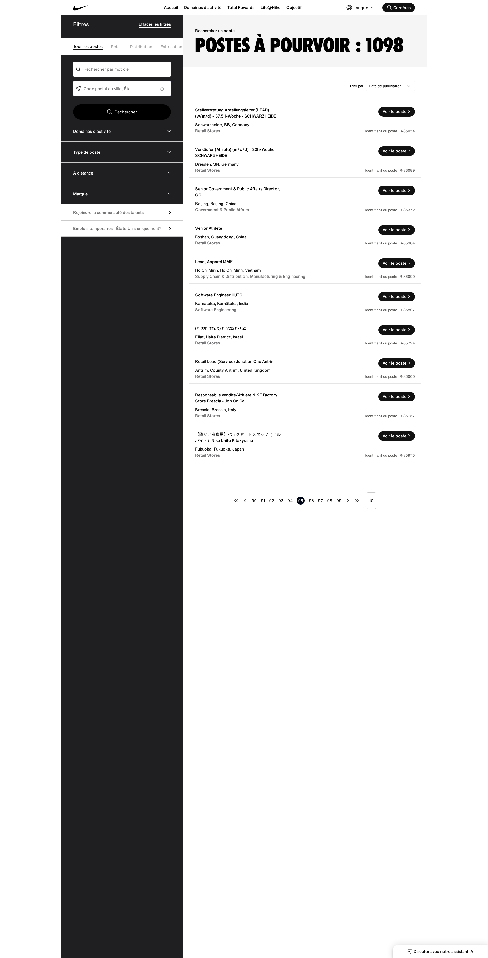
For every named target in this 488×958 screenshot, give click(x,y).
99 (338, 501)
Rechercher (126, 112)
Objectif (294, 7)
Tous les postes (88, 46)
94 (290, 501)
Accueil (171, 7)
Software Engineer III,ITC (218, 295)
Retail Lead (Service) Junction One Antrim (235, 361)
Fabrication (171, 46)
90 (254, 501)
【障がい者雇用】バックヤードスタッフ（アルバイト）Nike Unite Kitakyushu (238, 437)
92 (271, 501)
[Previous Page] (245, 501)
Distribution (141, 46)
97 (320, 501)
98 (329, 501)
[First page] (236, 501)
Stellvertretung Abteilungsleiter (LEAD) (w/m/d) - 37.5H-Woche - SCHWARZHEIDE (235, 113)
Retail (116, 46)
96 (311, 501)
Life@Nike (270, 7)
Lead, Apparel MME (214, 261)
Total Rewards (240, 7)
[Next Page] (348, 501)
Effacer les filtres (155, 24)
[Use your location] (163, 89)
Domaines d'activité (202, 7)
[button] (122, 131)
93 (280, 501)
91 (263, 501)
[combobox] (122, 69)
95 (300, 501)
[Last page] (357, 501)
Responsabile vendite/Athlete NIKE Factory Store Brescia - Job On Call (236, 398)
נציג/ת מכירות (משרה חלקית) (220, 328)
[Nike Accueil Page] (101, 8)
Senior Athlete (208, 228)
